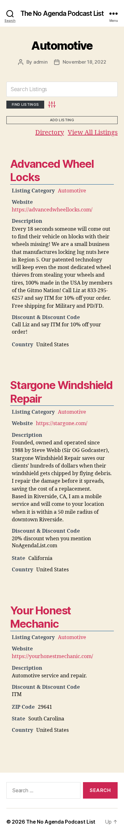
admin (40, 62)
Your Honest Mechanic (40, 617)
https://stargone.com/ (61, 423)
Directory (49, 132)
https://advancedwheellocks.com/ (52, 210)
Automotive (62, 46)
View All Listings (93, 132)
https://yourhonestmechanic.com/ (52, 656)
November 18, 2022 (84, 62)
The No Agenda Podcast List (62, 13)
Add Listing (62, 120)
